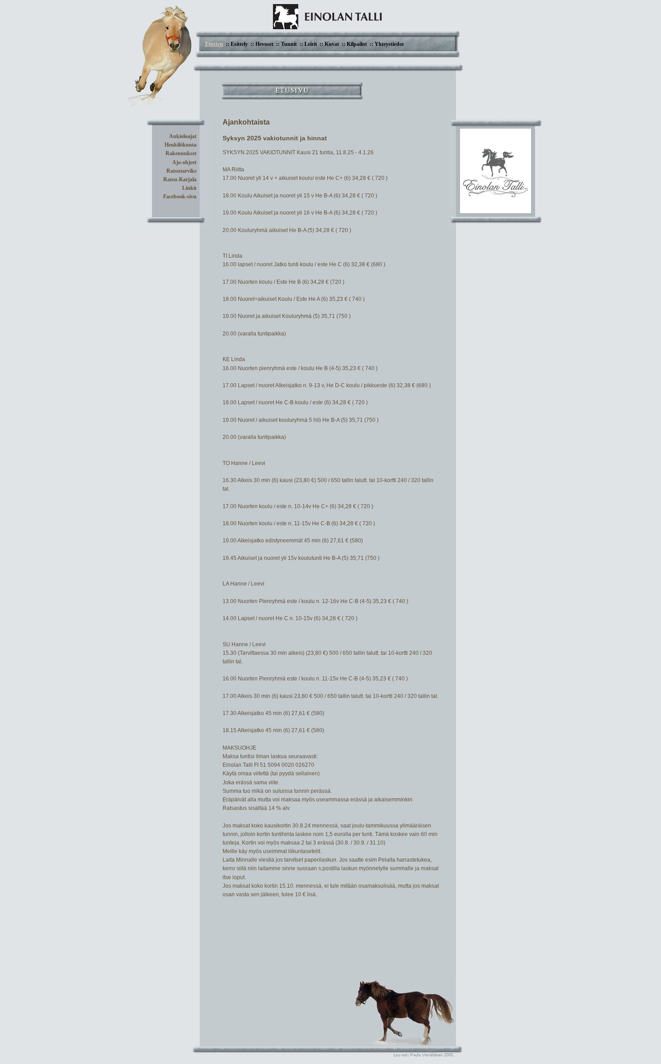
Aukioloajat (183, 136)
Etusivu (214, 44)
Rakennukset (181, 153)
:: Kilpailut (354, 44)
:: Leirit (308, 44)
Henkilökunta (181, 145)
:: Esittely (237, 44)
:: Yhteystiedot (387, 44)
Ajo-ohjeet (184, 162)
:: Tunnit (286, 44)
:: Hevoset (261, 44)
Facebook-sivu (180, 196)
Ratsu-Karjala (180, 179)
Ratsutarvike (181, 171)
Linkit (189, 188)
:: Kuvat (329, 44)
